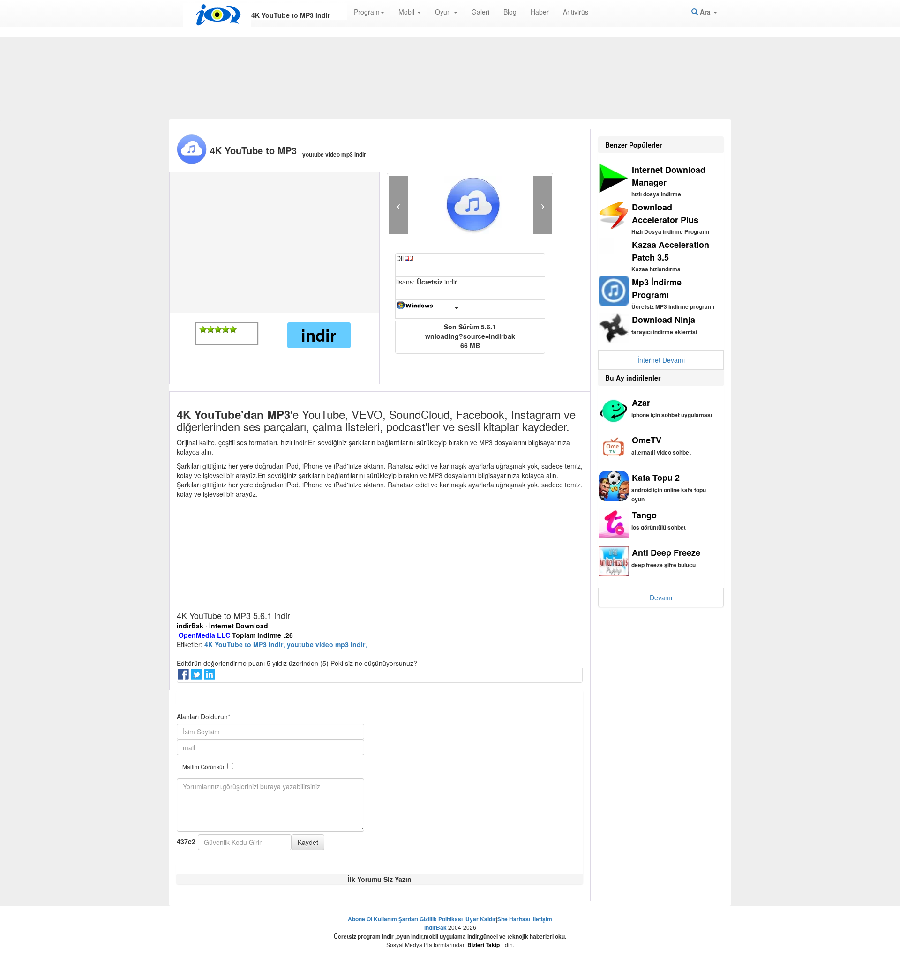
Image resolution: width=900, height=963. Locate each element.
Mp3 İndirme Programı (657, 288)
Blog (510, 11)
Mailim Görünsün (204, 766)
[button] (398, 205)
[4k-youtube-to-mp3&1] (203, 329)
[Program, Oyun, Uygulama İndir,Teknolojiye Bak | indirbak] (217, 15)
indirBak (190, 625)
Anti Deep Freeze (666, 552)
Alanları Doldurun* (203, 716)
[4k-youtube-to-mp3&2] (210, 329)
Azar (641, 402)
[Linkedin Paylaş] (210, 677)
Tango (644, 515)
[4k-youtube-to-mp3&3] (218, 329)
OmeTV (646, 440)
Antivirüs (575, 11)
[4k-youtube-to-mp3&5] (233, 329)
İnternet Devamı (661, 360)
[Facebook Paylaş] (184, 677)
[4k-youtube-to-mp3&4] (225, 329)
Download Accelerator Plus (665, 213)
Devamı (661, 597)
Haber (540, 11)
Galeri (480, 11)
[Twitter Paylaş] (197, 677)
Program (367, 11)
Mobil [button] (407, 11)
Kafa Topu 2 (656, 477)
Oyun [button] (444, 11)
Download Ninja (663, 320)
